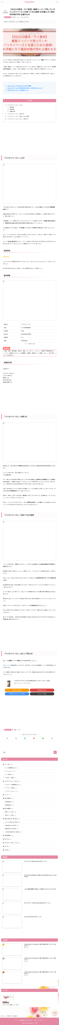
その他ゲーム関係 (10, 777)
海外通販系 (9, 835)
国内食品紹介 (9, 801)
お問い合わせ (29, 1020)
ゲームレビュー (10, 771)
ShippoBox (29, 2)
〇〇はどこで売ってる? (12, 843)
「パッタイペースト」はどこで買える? (17, 119)
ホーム (16, 1020)
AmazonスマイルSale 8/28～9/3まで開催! (19, 86)
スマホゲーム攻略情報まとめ (13, 784)
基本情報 (12, 109)
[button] (7, 738)
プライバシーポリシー (39, 1020)
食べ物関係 (9, 798)
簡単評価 (12, 107)
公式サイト (6, 665)
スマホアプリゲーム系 (12, 781)
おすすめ (8, 839)
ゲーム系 (8, 764)
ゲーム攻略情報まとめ (11, 768)
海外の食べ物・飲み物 (12, 819)
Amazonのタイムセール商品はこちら (18, 90)
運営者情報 (22, 1020)
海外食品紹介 (7, 17)
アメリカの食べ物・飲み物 (12, 822)
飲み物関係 (9, 808)
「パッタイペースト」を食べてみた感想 (18, 116)
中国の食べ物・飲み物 (11, 825)
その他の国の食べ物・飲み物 (13, 832)
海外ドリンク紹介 (10, 815)
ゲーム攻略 (9, 774)
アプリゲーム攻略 (11, 788)
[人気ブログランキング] (5, 1003)
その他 (7, 850)
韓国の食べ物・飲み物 (11, 828)
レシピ (8, 794)
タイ (18, 17)
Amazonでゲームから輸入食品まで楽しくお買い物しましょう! (25, 88)
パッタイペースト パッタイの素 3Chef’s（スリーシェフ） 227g (32, 681)
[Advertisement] (29, 137)
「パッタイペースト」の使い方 (15, 114)
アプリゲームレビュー (11, 791)
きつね (7, 846)
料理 (14, 17)
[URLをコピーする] (52, 738)
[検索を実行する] (55, 752)
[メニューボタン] (2, 2)
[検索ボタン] (57, 2)
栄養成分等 (12, 111)
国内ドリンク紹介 (10, 812)
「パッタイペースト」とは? (14, 105)
